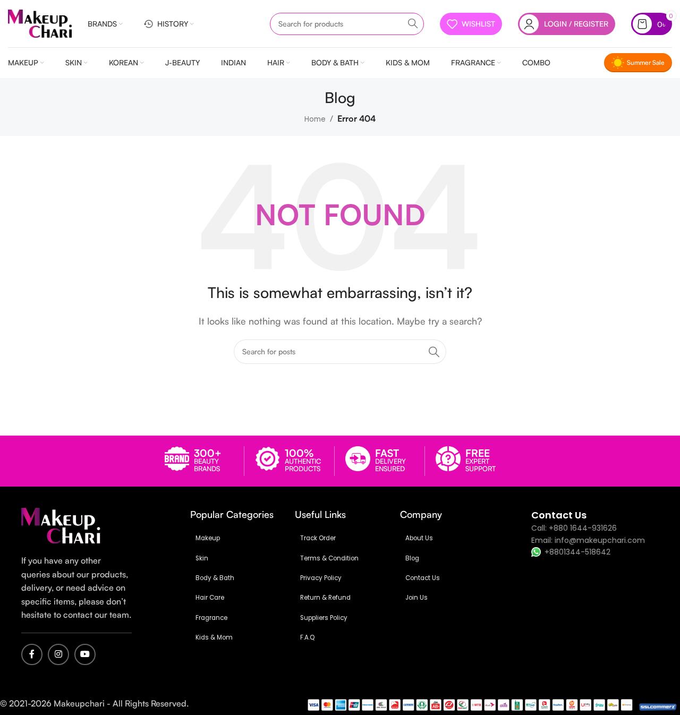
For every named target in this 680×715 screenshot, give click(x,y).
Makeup (208, 538)
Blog (412, 558)
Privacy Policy (321, 578)
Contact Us (422, 578)
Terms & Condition (329, 558)
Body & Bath (215, 578)
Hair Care (210, 597)
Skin (202, 558)
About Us (419, 538)
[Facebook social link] (31, 654)
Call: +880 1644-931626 (574, 528)
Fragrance (211, 618)
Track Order (318, 538)
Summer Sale (646, 62)
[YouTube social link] (85, 654)
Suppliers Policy (323, 618)
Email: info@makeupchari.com (588, 540)
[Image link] (61, 525)
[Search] (413, 24)
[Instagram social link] (58, 654)
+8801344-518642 (577, 552)
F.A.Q (307, 637)
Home (315, 119)
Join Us (416, 597)
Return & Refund (325, 597)
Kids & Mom (214, 637)
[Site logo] (40, 23)
